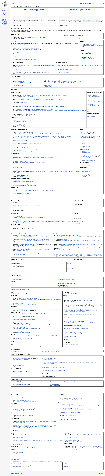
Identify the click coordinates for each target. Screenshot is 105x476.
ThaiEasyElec (19, 172)
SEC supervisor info (73, 418)
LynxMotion (46, 133)
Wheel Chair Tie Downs (81, 412)
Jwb (31, 10)
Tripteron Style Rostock (70, 154)
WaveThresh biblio (49, 335)
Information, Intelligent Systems (65, 68)
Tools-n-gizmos (23, 249)
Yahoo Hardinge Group (75, 395)
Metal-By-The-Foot (79, 265)
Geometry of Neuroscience (47, 359)
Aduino (14, 184)
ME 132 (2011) (91, 58)
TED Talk (55, 103)
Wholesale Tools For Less (17, 250)
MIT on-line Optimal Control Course (70, 329)
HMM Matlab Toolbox (70, 304)
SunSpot (30, 181)
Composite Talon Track (75, 440)
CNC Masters (35, 239)
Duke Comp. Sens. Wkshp (35, 320)
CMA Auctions (94, 254)
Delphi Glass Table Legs (29, 397)
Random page (3, 14)
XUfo (26, 106)
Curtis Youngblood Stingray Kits (88, 446)
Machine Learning (69, 300)
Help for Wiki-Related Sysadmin (69, 469)
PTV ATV (66, 441)
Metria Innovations (84, 132)
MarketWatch (24, 82)
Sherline (14, 240)
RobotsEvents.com (91, 99)
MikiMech (42, 240)
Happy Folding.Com (69, 279)
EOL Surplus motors (84, 156)
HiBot (19, 132)
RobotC (88, 165)
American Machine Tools (37, 236)
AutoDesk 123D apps (60, 235)
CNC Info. (86, 244)
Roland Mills (45, 236)
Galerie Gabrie (25, 425)
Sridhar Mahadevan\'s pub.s (48, 346)
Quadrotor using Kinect (27, 309)
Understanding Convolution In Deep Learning (25, 221)
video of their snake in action (31, 131)
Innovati (68, 136)
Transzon (68, 256)
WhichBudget (51, 82)
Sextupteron (35, 162)
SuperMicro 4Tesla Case (95, 168)
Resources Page (65, 245)
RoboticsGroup (32, 136)
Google (18, 78)
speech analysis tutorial (27, 329)
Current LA (23, 419)
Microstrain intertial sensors (86, 140)
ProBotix (19, 244)
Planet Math (39, 72)
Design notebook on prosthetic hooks (49, 371)
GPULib (90, 174)
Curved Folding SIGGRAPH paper (65, 282)
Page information (4, 23)
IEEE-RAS (89, 95)
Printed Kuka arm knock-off (31, 149)
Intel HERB (22, 113)
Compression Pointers (24, 322)
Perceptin (85, 147)
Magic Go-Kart (71, 441)
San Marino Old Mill (20, 426)
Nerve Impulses (77, 362)
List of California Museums (17, 423)
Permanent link (4, 22)
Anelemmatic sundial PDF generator (27, 409)
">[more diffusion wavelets (28, 346)
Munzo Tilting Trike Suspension (34, 453)
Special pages (4, 20)
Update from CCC (73, 419)
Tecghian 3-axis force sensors (30, 190)
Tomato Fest (17, 416)
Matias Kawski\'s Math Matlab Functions (19, 381)
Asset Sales (86, 255)
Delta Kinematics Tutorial (50, 156)
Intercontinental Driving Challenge (94, 105)
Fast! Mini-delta (35, 154)
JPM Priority (80, 418)
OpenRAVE (22, 124)
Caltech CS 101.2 (76, 309)
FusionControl (30, 184)
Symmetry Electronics (20, 170)
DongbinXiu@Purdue (77, 325)
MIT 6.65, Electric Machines (34, 205)
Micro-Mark (18, 240)
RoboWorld (56, 133)
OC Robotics (23, 131)
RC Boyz (63, 137)
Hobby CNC (29, 240)
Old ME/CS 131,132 (85, 58)
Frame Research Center (17, 342)
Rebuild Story (65, 397)
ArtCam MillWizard (87, 236)
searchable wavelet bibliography (22, 335)
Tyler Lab (14, 366)
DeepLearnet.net (28, 217)
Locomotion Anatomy (46, 375)
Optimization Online (81, 332)
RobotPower (32, 171)
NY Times (23, 80)
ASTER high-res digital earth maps (18, 125)
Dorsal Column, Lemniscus (67, 364)
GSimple (92, 236)
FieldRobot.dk (69, 110)
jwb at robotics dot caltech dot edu (73, 36)
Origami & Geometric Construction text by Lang (67, 283)
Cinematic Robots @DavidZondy (93, 115)
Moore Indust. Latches (67, 406)
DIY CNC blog (58, 247)
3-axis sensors (20, 190)
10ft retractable (77, 409)
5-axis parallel (15, 157)
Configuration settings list (76, 465)
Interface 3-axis (38, 190)
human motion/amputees (17, 358)
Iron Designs (47, 395)
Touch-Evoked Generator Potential (68, 362)
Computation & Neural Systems (24, 37)
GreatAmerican (59, 254)
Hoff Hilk (68, 255)
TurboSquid (68, 241)
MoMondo (69, 82)
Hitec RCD (20, 137)
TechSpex (21, 235)
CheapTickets (66, 81)
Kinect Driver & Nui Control (36, 309)
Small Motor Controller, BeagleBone (19, 180)
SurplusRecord (62, 256)
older (99, 54)
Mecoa (36, 137)
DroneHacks (47, 106)
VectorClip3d (94, 240)
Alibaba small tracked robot (70, 438)
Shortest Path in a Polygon (17, 279)
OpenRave (14, 124)
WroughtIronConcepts (19, 397)
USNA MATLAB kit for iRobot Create (19, 121)
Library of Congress (16, 67)
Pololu (47, 136)
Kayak (80, 81)
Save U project (25, 114)
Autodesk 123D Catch (32, 304)
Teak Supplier (25, 400)
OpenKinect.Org (45, 309)
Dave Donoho (18, 338)
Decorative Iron (35, 395)
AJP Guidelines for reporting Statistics (19, 73)
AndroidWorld (15, 115)
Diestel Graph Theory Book (30, 313)
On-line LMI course (67, 328)
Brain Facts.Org (46, 358)
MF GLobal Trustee (86, 418)
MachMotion (22, 254)
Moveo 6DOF (16, 149)
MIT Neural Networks (87, 310)
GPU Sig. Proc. (85, 174)
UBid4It (64, 255)
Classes (2, 11)
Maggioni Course (15, 316)
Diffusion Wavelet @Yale (38, 346)
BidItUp (72, 255)
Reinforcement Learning (24, 225)
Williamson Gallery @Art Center (30, 426)
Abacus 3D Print (91, 160)
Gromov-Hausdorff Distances (18, 303)
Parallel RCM (15, 163)
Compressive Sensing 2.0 (25, 320)
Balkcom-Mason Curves (34, 126)
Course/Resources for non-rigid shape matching (21, 282)
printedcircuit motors (24, 205)
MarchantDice (46, 244)
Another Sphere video (72, 103)
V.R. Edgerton (34, 59)
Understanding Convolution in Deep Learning (28, 218)
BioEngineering (41, 37)
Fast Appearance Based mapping (27, 122)
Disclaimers (21, 473)
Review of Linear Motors (85, 152)
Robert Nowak (36, 328)
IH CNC (14, 239)
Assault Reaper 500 (98, 446)
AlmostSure (66, 322)
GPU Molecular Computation (87, 176)
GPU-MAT (94, 174)
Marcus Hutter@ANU (82, 314)
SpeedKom (54, 137)
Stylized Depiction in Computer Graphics (53, 299)
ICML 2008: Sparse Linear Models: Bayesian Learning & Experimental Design (81, 305)
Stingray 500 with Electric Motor (76, 446)
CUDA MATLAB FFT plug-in (96, 172)
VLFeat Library (83, 143)
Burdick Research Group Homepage (17, 44)
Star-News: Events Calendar (20, 422)
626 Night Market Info (30, 419)
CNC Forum (67, 244)
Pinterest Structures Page (37, 99)
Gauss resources (71, 321)
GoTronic (73, 171)
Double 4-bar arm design (17, 146)
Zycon (74, 268)
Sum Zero (23, 85)
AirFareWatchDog (60, 81)
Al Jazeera (21, 81)
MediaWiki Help (15, 466)
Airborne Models (48, 137)
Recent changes (3, 13)
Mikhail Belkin (69, 314)
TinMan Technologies (21, 246)
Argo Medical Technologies (19, 109)
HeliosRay (14, 408)
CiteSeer (24, 65)
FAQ (24, 467)
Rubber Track (67, 440)
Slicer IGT (26, 360)
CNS (97, 45)
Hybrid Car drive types (16, 205)
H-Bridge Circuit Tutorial (33, 168)
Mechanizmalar (15, 143)
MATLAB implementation (21, 298)
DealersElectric (17, 175)
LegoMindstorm (71, 133)
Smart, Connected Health (64, 69)
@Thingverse (20, 410)
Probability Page (66, 317)
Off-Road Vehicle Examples (17, 452)
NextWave (26, 245)
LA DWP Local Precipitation (79, 78)
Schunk (39, 131)
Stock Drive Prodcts (16, 269)
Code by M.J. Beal (90, 304)
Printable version (4, 21)
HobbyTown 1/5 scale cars (30, 441)
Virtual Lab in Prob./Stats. (72, 318)
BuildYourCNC (24, 244)
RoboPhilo (27, 135)
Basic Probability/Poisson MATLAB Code (87, 322)
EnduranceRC (26, 137)
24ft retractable (71, 409)
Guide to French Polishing (23, 401)
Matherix (24, 310)
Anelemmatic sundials (16, 409)
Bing (21, 78)
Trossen (37, 136)
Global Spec (70, 268)
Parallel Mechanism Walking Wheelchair (47, 157)
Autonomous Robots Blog (92, 106)
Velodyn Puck (83, 131)
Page (11, 3)
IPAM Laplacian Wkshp (40, 313)
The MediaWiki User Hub (17, 469)
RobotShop (24, 133)
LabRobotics (95, 95)
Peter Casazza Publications (27, 342)
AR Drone (34, 106)
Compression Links (32, 322)
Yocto (13, 118)
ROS (13, 120)
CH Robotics (83, 133)
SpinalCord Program (64, 72)
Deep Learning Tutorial (16, 220)
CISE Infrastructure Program (76, 68)
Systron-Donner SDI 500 (19, 434)
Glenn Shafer (75, 314)
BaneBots (89, 157)
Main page (3, 10)
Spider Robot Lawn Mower (22, 110)
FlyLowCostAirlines (57, 82)
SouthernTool (34, 235)
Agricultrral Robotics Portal (32, 110)
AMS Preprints (47, 65)
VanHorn (69, 254)
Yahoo (29, 82)
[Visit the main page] (4, 4)
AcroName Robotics (25, 136)
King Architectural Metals (17, 395)
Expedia (71, 81)
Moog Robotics (19, 176)
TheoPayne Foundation (28, 415)
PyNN (18, 371)
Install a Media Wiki (67, 465)
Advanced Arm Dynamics (47, 370)
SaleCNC (16, 245)
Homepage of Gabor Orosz (64, 413)
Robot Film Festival (91, 116)
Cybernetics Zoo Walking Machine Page (35, 143)
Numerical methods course (24, 384)
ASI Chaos (35, 447)
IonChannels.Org (53, 358)
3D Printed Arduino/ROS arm (62, 149)
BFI (31, 82)
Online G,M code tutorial (64, 236)
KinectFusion (19, 310)
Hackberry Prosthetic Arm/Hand (58, 370)
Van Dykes (14, 400)
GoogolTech (15, 171)
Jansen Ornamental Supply (27, 395)
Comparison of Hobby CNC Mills (85, 247)
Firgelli (92, 155)
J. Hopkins (31, 100)
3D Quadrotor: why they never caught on (82, 447)
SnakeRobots (49, 109)
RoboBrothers (22, 135)
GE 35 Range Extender (76, 449)
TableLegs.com (36, 397)
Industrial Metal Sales (71, 265)
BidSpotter (76, 255)
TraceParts (63, 240)
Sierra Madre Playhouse (20, 427)
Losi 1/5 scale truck (39, 441)
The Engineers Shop (46, 249)
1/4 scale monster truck (28, 440)
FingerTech (37, 133)
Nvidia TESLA (87, 168)
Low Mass (14, 453)
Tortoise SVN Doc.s (45, 72)
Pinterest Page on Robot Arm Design (66, 404)
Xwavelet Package (56, 335)
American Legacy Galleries (40, 425)
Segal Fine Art (49, 425)
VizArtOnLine (88, 240)
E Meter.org (15, 202)
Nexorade (54, 99)
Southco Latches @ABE (76, 406)
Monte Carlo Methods (81, 318)
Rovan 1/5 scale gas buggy (20, 441)
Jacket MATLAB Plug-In (86, 172)
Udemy (58, 385)
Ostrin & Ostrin (84, 254)
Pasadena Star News (21, 421)
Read (81, 3)
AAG (55, 254)
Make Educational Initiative (54, 384)
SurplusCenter (83, 157)
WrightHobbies (42, 136)
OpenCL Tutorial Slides (86, 175)
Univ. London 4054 (22, 299)
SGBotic (60, 133)
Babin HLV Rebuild (79, 398)
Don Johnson (18, 328)
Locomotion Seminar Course (27, 96)
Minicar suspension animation (22, 453)
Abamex (89, 254)
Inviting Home (19, 400)
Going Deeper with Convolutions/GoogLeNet (42, 221)
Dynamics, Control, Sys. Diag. (90, 65)
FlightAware (54, 81)
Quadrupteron (40, 162)
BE (99, 45)
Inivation (14, 437)
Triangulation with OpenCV (85, 146)
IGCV (89, 111)
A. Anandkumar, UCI (90, 314)
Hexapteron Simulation (28, 162)
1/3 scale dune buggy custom (18, 444)
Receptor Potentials (57, 362)
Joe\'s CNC (30, 244)
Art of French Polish (33, 401)
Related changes (4, 19)
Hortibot (74, 110)
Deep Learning (88, 300)
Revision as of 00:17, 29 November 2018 (31, 9)
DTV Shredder (29, 447)
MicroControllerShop (16, 181)
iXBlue (25, 434)
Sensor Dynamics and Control (78, 65)
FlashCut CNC (41, 239)
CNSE (83, 46)
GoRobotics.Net (97, 101)
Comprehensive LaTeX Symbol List (30, 72)
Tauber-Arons (78, 254)
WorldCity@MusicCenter (29, 427)
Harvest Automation (41, 110)
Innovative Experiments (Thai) (35, 135)
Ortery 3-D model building (17, 304)
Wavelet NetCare (42, 335)
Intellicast (52, 78)
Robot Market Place (31, 133)
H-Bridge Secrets (15, 168)
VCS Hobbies (16, 135)
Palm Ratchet (65, 408)
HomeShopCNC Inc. (20, 253)
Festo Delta (62, 154)
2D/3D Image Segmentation (31, 298)
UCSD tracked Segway (83, 441)
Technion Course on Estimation (69, 331)
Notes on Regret (67, 312)
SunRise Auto (83, 138)
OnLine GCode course (73, 243)
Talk (33, 10)
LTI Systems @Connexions (54, 381)
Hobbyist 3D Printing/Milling (97, 247)
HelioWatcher (15, 410)
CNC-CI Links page (69, 247)
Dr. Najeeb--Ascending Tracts (79, 364)
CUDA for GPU (86, 171)
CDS (91, 45)
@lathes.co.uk (67, 395)
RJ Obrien (93, 418)
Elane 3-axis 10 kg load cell (47, 190)
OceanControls (20, 171)
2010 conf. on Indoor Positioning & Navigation (50, 351)
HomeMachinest (73, 244)
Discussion (14, 3)
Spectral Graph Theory (31, 316)
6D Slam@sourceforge (16, 122)
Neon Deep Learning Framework (38, 217)
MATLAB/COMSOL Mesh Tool (18, 365)
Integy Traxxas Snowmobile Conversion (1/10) (83, 435)
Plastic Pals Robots (16, 140)
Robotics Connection (17, 136)
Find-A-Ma (14, 235)
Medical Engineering (34, 37)
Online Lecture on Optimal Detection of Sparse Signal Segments (24, 319)
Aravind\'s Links (36, 299)
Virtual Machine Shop (65, 243)
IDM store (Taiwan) (92, 136)
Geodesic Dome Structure (47, 99)
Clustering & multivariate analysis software (24, 324)
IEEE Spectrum (50, 103)
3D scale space (79, 122)
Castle (82, 155)
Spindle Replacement (72, 397)
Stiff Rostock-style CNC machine (53, 154)
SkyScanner (64, 82)
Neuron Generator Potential (48, 362)
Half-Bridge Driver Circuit (24, 168)
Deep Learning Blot (16, 218)
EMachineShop (15, 251)
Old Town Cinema (38, 419)
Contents (20, 467)
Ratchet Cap (67, 405)
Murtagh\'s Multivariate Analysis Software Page (41, 324)
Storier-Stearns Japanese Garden (48, 419)
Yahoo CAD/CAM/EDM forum (95, 244)
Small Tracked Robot (79, 438)
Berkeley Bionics (35, 109)
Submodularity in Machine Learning (73, 306)
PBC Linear (55, 231)
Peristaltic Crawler (23, 102)
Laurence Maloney (16, 300)
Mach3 (58, 236)
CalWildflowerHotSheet (19, 415)
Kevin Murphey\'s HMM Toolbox (80, 304)
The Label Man (15, 404)
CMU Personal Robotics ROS (20, 120)
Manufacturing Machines (67, 65)
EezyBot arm (24, 147)
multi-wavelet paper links (33, 335)
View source (84, 3)
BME (70, 69)
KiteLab (52, 122)
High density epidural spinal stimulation (19, 59)
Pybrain (94, 310)
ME (85, 45)
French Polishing (15, 401)
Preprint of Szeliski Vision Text (33, 300)
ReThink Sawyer (28, 151)
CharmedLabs (18, 184)
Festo (45, 103)
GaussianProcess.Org (70, 301)
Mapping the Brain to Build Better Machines (60, 367)
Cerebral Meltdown (33, 245)
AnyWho (24, 78)
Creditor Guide (66, 418)
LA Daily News (45, 421)
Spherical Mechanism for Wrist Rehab (19, 161)
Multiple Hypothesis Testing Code (84, 328)
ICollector (77, 256)
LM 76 (62, 231)
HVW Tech (51, 136)
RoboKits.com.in (63, 136)
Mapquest (57, 80)
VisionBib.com (30, 299)
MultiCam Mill (100, 236)
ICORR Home (90, 97)
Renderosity (56, 241)
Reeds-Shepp (26, 126)
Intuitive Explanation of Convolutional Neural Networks (27, 222)
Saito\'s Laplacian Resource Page (18, 313)
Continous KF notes (67, 333)
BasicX (26, 182)
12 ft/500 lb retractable (85, 409)
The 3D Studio (62, 241)
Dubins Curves (20, 126)
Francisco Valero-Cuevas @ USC (18, 362)
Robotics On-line (91, 96)
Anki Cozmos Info (23, 140)
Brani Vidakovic (30, 338)
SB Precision (60, 248)
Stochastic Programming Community (70, 332)
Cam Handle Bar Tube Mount (70, 412)
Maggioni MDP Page (90, 309)
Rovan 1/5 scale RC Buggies (17, 440)
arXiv (17, 65)
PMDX (26, 253)
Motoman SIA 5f (23, 144)
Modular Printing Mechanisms (23, 157)
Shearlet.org (19, 339)
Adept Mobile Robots (32, 132)
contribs (36, 10)
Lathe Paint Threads (76, 399)
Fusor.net (61, 420)
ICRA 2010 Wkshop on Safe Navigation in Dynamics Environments (43, 95)
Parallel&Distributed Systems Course (70, 336)
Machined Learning (81, 300)
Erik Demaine (67, 280)
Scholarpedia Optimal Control (82, 329)
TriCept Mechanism (16, 158)
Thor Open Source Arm (72, 149)
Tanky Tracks (74, 434)
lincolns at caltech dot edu (84, 38)
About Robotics (17, 473)
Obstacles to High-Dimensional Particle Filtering (21, 332)
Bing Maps (52, 80)
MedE (94, 45)
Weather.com (57, 78)
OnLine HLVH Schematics (93, 395)
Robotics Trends (97, 96)
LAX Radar (71, 78)
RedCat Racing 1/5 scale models (49, 441)
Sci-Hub (20, 65)
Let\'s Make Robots (91, 108)
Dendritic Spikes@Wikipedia (48, 363)
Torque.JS (77, 223)
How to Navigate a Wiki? (17, 465)
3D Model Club (68, 240)
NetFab (66, 235)
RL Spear (65, 254)
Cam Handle (62, 412)
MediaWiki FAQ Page (67, 467)
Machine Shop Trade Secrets (71, 415)
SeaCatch (14, 266)
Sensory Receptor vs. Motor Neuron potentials (89, 362)
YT (20, 85)
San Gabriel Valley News (37, 421)
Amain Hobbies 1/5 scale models (38, 440)
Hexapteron (21, 162)
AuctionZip (82, 256)
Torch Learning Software (17, 216)
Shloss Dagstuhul (16, 293)
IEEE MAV (28, 103)
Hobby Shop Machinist (28, 236)
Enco (46, 240)
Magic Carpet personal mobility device (19, 447)
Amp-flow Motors (94, 153)
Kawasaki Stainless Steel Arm (19, 151)
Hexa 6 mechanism (41, 156)
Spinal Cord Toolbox (16, 360)
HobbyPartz (59, 137)
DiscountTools (17, 249)
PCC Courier (51, 421)
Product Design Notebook (17, 231)
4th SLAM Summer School (25, 95)
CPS (97, 65)
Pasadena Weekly (50, 85)
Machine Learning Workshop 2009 (87, 306)
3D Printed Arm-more (52, 149)
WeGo (73, 82)
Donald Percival (24, 338)
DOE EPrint (29, 65)
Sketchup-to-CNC (64, 239)
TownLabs (23, 239)
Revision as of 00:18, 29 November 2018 (77, 9)
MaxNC (38, 240)
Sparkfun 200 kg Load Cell (17, 193)
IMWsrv (34, 244)
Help (2, 15)
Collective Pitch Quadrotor (69, 447)
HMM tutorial (88, 318)
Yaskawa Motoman (16, 144)
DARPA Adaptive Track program (70, 437)
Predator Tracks (80, 434)
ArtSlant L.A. (20, 425)
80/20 (59, 231)
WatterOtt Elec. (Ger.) (57, 171)
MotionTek (41, 253)
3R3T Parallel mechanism (34, 157)
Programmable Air (84, 151)
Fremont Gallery (32, 425)
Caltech (83, 45)
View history (89, 3)
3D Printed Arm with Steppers (42, 149)
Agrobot (55, 110)
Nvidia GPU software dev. (89, 170)
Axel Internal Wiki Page (36, 54)
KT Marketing (24, 240)
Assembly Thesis (62, 416)
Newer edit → (80, 13)
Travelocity (75, 81)
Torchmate (34, 240)
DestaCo (14, 265)
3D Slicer (22, 360)
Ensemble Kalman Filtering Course (19, 331)
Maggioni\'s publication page (17, 346)
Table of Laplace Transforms (17, 72)
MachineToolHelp (73, 245)
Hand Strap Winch (82, 405)
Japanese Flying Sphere (62, 103)
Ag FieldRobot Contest (81, 110)
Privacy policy (12, 473)
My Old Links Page (16, 85)
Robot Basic (83, 165)
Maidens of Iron (41, 395)
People (2, 12)
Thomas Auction (98, 255)
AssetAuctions (56, 256)
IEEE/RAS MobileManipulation (23, 100)
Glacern (36, 249)
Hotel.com (48, 81)
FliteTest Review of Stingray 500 (96, 447)
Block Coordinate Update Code (81, 219)
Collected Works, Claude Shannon (27, 328)
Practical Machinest (80, 244)
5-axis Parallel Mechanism (20, 156)
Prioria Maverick (33, 103)
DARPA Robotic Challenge (24, 48)
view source (42, 9)
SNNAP (21, 371)
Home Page (65, 286)
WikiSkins (65, 466)
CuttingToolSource (30, 249)
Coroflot (77, 441)
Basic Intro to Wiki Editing (26, 465)
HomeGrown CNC (61, 244)
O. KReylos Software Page (17, 309)
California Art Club (40, 426)
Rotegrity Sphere (60, 99)
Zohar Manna (66, 337)
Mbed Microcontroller (16, 185)
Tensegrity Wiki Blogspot (21, 99)
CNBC (20, 82)
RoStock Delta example (43, 154)
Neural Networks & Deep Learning (18, 217)
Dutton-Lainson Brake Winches (92, 405)
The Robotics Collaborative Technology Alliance (29, 49)
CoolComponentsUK (24, 181)
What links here (4, 18)
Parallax (14, 182)
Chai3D (46, 122)
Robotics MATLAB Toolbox (38, 122)
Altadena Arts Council (48, 426)
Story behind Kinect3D (53, 309)
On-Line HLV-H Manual (84, 395)
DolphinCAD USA (80, 236)
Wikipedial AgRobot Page (61, 110)
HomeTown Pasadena (16, 419)
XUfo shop (30, 106)
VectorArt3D (83, 240)
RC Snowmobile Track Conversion (90, 434)
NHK (17, 81)
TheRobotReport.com (91, 100)
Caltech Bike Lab (47, 86)
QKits (46, 171)
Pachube (28, 185)
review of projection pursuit (17, 329)
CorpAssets (73, 256)
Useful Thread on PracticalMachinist (66, 399)
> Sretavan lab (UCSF (26, 358)
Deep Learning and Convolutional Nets (57, 221)
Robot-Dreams (90, 101)
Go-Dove (81, 255)
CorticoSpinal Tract (58, 364)
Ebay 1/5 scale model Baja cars (50, 440)
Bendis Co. (60, 255)
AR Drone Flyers (62, 106)
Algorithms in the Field (86, 68)
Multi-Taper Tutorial (24, 323)
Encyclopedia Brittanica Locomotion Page (59, 375)
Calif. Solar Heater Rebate (29, 408)
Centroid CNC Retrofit (71, 398)
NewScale (91, 156)
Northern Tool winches (74, 405)
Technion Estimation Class (76, 333)
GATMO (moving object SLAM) (70, 122)
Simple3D (98, 240)
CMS (88, 45)
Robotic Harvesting (49, 110)
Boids (44, 376)
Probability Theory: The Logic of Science (71, 320)
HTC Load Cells (25, 193)
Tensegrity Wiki (29, 99)
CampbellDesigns (16, 254)
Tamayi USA (32, 137)
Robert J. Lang (61, 280)
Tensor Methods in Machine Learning (74, 293)
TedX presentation (42, 109)
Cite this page (4, 24)
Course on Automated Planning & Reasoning (75, 310)
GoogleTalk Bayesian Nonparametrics (78, 311)
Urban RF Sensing (16, 351)
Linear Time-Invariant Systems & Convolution (68, 381)
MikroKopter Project (20, 106)
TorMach (46, 239)
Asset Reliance (91, 255)
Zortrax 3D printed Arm (32, 147)
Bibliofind (22, 67)
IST (101, 45)
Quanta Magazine (16, 69)
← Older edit (34, 13)
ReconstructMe (25, 304)
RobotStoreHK (56, 136)
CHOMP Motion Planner (31, 120)
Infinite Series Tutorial (67, 344)
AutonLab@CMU (67, 311)
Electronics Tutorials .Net (17, 167)
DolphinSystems (73, 236)
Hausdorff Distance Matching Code (19, 284)
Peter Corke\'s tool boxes (59, 122)
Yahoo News (28, 80)
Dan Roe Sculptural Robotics (24, 115)
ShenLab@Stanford (46, 360)
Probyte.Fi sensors (84, 136)
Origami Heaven (62, 279)
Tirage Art (14, 426)
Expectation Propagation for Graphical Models (74, 302)
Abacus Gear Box (84, 160)
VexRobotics (51, 133)
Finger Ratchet (77, 408)
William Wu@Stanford (20, 327)
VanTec (63, 171)
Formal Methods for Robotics (61, 95)
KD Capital (61, 249)
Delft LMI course (74, 328)
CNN (19, 80)
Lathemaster (15, 236)
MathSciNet (34, 65)
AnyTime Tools (25, 250)
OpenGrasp (27, 124)
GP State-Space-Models (92, 44)
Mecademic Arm (22, 149)
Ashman (73, 254)
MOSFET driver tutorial (43, 168)
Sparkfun (14, 170)
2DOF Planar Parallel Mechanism (26, 154)
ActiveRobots (65, 133)
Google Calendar (86, 42)
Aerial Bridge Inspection (21, 103)
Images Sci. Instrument (46, 135)
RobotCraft (50, 171)
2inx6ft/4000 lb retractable (94, 409)
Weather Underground (64, 78)
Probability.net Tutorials (96, 318)
